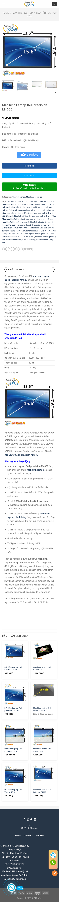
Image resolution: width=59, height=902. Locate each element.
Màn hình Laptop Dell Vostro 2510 (42, 750)
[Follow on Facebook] (24, 819)
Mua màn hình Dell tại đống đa (18, 216)
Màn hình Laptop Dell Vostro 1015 (13, 790)
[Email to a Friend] (20, 249)
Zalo (20, 888)
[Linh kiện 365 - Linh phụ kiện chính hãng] (29, 4)
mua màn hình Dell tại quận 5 (30, 225)
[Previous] (6, 50)
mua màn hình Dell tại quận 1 (37, 219)
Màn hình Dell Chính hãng (12, 204)
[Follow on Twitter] (31, 819)
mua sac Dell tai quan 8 (44, 237)
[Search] (54, 4)
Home (5, 12)
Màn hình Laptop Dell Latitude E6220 (13, 750)
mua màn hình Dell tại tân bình (26, 228)
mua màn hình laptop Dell (33, 231)
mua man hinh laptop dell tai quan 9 (31, 234)
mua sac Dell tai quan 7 (24, 237)
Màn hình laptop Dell (34, 197)
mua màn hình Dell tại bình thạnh (20, 213)
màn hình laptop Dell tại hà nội (28, 207)
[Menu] (4, 3)
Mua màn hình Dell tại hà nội (13, 219)
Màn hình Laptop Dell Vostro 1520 (42, 668)
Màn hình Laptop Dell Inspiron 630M (42, 709)
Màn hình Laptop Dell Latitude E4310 (42, 790)
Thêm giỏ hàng (28, 154)
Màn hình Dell (49, 201)
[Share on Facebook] (10, 249)
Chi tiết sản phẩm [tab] (15, 269)
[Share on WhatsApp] (4, 249)
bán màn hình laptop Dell (32, 201)
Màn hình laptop (22, 12)
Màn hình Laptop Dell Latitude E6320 (13, 668)
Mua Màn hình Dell (25, 210)
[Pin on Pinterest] (25, 249)
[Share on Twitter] (15, 249)
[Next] (52, 50)
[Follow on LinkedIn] (35, 819)
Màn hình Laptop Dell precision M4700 (13, 709)
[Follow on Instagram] (28, 819)
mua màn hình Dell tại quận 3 (34, 222)
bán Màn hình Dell (14, 201)
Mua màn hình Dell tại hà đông (44, 216)
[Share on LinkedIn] (30, 249)
